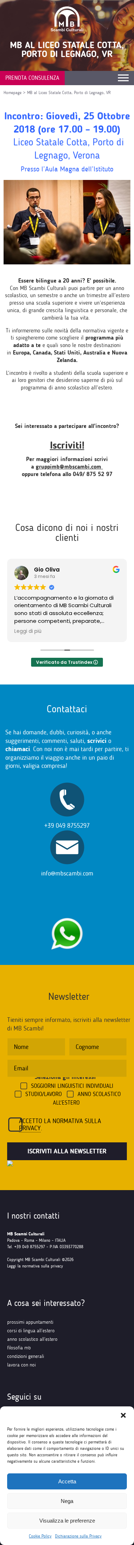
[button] (123, 1415)
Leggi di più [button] (27, 631)
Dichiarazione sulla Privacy (78, 1536)
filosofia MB (19, 1348)
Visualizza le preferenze (67, 1521)
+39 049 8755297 (67, 826)
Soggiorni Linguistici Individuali (72, 1085)
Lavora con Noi (21, 1365)
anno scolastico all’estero (32, 1339)
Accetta (67, 1481)
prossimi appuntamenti (30, 1322)
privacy (30, 1128)
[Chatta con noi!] (67, 914)
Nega (67, 1501)
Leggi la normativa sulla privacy (35, 1266)
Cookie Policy (40, 1536)
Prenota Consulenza (32, 77)
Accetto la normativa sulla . (60, 1124)
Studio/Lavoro (43, 1094)
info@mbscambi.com (67, 873)
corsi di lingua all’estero (31, 1331)
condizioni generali (25, 1356)
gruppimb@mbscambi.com (69, 466)
